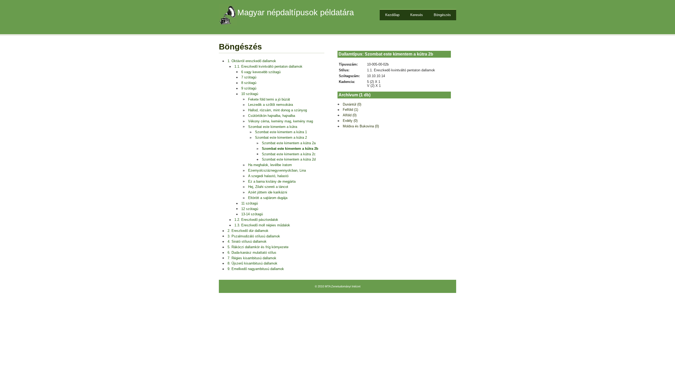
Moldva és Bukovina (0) (361, 126)
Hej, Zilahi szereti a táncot (268, 187)
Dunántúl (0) (352, 104)
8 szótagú (248, 83)
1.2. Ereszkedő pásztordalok (256, 220)
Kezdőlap (392, 15)
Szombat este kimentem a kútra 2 (281, 137)
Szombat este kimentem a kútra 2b (290, 149)
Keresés (416, 15)
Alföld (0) (349, 115)
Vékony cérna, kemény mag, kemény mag (280, 121)
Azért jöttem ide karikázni (267, 192)
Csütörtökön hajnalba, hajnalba (271, 116)
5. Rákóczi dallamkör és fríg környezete (258, 247)
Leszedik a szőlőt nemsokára (270, 105)
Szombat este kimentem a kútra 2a (289, 143)
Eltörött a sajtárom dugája (267, 198)
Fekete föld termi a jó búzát (269, 99)
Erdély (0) (350, 121)
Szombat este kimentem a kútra (272, 127)
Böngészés (442, 15)
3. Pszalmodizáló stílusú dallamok (254, 236)
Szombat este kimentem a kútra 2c (289, 154)
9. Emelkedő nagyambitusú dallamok (256, 269)
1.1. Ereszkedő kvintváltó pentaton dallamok (268, 66)
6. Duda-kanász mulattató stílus (252, 253)
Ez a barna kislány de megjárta (272, 181)
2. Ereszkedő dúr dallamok (248, 231)
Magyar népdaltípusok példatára (295, 12)
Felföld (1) (350, 110)
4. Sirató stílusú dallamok (247, 241)
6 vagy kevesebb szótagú (261, 72)
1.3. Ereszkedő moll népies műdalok (262, 225)
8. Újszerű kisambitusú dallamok (252, 263)
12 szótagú (249, 209)
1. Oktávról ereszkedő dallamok (252, 61)
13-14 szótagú (252, 214)
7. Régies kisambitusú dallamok (252, 258)
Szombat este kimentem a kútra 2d (289, 159)
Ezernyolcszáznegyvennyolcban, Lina (277, 170)
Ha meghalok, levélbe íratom (270, 165)
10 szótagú (249, 94)
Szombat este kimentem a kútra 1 (281, 132)
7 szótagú (248, 77)
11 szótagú (249, 203)
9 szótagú (248, 88)
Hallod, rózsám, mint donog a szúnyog (277, 110)
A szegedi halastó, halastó (268, 176)
